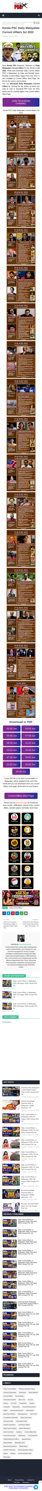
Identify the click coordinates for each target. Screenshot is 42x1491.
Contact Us (30, 1480)
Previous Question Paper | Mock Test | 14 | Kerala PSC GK (30, 1206)
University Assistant (10, 1400)
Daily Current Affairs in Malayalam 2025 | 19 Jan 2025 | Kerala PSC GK (29, 1142)
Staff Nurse (21, 1435)
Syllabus (19, 1432)
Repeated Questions (10, 1446)
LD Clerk (13, 1403)
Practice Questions (9, 1425)
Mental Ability (8, 1443)
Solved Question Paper (25, 1450)
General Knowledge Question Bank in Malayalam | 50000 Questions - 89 (27, 1104)
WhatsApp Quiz (20, 1443)
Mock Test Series (26, 1417)
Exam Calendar (8, 1432)
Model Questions (24, 1428)
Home (4, 22)
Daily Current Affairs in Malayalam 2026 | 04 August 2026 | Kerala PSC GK (27, 1262)
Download (22, 1392)
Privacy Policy (19, 1480)
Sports (6, 1453)
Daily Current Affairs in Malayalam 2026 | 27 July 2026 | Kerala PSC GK (28, 1355)
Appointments (26, 1439)
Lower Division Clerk (24, 1453)
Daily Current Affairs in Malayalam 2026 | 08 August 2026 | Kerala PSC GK (25, 983)
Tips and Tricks (8, 1421)
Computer (7, 1407)
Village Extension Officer (11, 1439)
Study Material (33, 1392)
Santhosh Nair (25, 944)
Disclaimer (26, 1482)
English (31, 1403)
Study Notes (30, 1410)
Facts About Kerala (9, 1435)
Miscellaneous (22, 1414)
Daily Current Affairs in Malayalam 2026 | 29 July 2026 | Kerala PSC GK (28, 1334)
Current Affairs (8, 1396)
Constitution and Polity (11, 1417)
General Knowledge (10, 1392)
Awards (12, 1453)
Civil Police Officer (24, 1425)
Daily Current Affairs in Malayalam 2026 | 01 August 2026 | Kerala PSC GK (30, 1118)
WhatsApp (7, 1457)
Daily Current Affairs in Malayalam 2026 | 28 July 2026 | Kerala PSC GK (28, 1344)
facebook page (21, 803)
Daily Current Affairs (14, 22)
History (6, 1403)
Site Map (17, 1482)
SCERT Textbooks (9, 1450)
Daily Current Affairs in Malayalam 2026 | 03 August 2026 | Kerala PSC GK (27, 1272)
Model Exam (23, 1446)
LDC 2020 (33, 1414)
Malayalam (16, 1407)
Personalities (19, 1396)
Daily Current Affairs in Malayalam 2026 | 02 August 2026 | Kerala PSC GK (27, 1283)
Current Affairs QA (30, 1432)
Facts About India (21, 1421)
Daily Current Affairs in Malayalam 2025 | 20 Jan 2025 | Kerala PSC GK (29, 1154)
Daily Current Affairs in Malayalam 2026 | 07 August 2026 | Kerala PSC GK (25, 995)
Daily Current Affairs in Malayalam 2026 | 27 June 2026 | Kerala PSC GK (30, 1167)
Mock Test (22, 1400)
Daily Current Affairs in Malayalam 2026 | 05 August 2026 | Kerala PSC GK (27, 1252)
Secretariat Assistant (16, 1410)
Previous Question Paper (27, 1389)
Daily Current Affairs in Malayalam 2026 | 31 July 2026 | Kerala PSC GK (29, 1130)
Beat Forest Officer (9, 1414)
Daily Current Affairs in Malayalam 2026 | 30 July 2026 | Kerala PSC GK (28, 1324)
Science (30, 1400)
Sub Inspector (32, 1435)
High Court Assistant (10, 1428)
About (9, 1480)
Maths (5, 1410)
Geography (22, 1403)
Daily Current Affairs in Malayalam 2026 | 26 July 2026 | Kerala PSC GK (28, 1365)
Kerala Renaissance (29, 1407)
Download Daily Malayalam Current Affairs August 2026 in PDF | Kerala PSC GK (30, 1091)
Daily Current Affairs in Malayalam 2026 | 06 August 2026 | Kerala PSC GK (25, 1006)
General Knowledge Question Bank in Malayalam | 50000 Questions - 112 (27, 1193)
